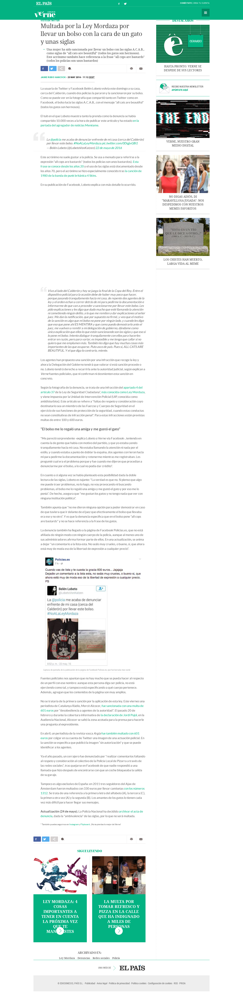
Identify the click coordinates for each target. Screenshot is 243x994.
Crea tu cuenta (201, 3)
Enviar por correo (141, 69)
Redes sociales (101, 958)
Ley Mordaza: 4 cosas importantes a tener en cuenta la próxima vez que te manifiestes (60, 916)
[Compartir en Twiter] (53, 68)
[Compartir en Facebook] (44, 68)
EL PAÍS (132, 968)
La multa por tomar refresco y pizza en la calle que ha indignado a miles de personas (118, 914)
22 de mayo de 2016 (108, 147)
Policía (116, 958)
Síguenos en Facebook (119, 3)
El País (44, 3)
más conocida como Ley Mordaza (123, 392)
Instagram (74, 824)
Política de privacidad (119, 983)
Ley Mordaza (67, 958)
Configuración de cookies (160, 983)
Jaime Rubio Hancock (53, 77)
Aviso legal (102, 983)
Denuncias (84, 958)
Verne (44, 14)
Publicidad (90, 983)
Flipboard (85, 824)
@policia (55, 139)
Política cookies (138, 983)
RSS (176, 983)
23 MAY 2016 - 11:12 (81, 77)
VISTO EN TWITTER (50, 20)
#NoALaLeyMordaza (87, 143)
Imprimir (131, 69)
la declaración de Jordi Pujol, (119, 715)
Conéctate (186, 3)
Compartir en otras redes (61, 68)
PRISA (182, 983)
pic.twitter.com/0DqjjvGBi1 (120, 143)
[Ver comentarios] (70, 68)
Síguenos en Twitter (125, 3)
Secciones (206, 13)
